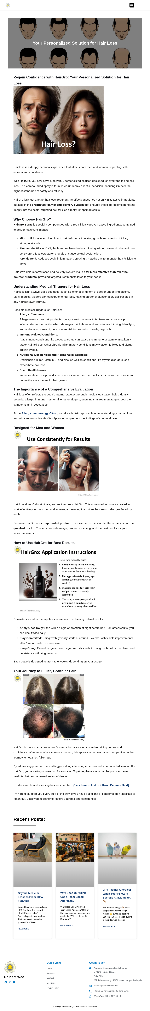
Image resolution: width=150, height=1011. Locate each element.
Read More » (24, 929)
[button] (131, 5)
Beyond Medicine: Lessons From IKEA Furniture (30, 897)
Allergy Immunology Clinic (39, 413)
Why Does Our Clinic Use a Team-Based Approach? (73, 896)
